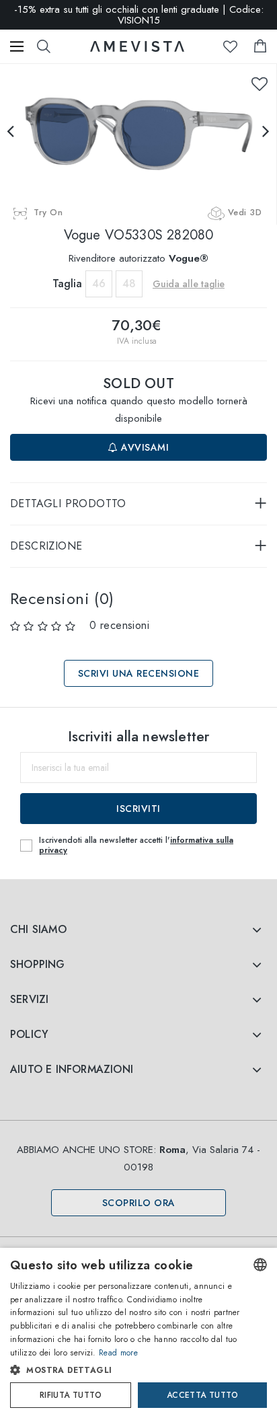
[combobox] (260, 1264)
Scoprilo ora (138, 1202)
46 (99, 283)
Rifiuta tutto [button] (71, 1395)
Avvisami (143, 447)
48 (129, 283)
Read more (118, 1353)
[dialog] (138, 1333)
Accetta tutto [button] (202, 1395)
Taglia (67, 283)
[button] (125, 1370)
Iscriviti (138, 808)
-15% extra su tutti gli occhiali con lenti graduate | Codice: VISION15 (139, 15)
